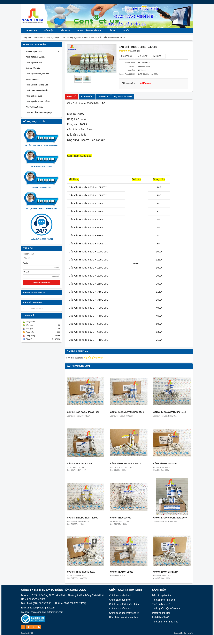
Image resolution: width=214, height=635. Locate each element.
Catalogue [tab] (103, 97)
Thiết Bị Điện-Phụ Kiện (35, 57)
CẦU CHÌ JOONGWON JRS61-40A (169, 412)
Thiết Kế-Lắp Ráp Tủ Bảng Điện (39, 113)
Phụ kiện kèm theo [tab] (123, 97)
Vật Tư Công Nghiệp (34, 107)
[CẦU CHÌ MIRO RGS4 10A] (85, 442)
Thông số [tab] (71, 97)
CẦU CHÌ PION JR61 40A (165, 463)
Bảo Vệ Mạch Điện (33, 52)
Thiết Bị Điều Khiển (34, 63)
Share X (143, 56)
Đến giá (26, 272)
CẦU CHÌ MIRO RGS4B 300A (81, 572)
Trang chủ (31, 30)
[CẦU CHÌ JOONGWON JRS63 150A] (128, 391)
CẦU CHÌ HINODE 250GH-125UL (82, 518)
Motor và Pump (32, 79)
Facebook (127, 56)
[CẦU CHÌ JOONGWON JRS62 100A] (172, 496)
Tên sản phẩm (28, 254)
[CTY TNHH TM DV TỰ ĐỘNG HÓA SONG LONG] (107, 27)
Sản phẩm (65, 30)
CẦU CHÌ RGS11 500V (120, 518)
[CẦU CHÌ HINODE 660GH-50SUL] (128, 442)
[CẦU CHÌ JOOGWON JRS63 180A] (85, 391)
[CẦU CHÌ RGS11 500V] (128, 496)
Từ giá (25, 263)
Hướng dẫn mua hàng (88, 30)
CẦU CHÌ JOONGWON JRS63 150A (127, 412)
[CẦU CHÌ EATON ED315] (128, 551)
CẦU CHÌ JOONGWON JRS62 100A (170, 518)
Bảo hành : (132, 70)
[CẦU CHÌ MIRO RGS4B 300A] (85, 551)
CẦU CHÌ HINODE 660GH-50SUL (125, 463)
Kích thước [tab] (87, 97)
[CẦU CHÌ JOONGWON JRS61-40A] (172, 391)
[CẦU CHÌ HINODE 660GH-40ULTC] (91, 58)
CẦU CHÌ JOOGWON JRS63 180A (83, 412)
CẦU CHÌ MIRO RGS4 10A (79, 463)
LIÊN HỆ (112, 30)
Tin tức (126, 30)
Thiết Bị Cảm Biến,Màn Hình (37, 74)
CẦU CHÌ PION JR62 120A (165, 572)
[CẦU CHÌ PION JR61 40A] (172, 442)
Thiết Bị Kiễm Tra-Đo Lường (37, 101)
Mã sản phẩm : (130, 63)
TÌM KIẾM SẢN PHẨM (41, 283)
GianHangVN (188, 633)
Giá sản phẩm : (129, 83)
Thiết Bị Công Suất (34, 96)
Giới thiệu (48, 30)
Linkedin (159, 56)
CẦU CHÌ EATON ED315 (121, 572)
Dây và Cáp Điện (33, 68)
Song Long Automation (34, 308)
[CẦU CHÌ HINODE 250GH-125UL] (85, 496)
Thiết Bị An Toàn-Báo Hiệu (37, 90)
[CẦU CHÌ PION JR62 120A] (172, 551)
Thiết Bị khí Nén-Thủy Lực (37, 85)
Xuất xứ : (132, 66)
